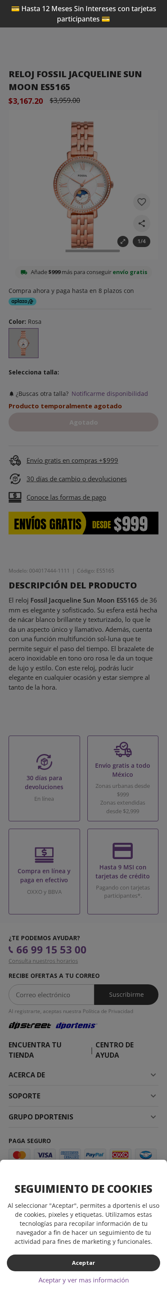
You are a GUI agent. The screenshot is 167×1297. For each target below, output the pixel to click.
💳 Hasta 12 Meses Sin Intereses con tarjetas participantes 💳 (83, 14)
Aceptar (83, 1263)
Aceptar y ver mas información (84, 1280)
